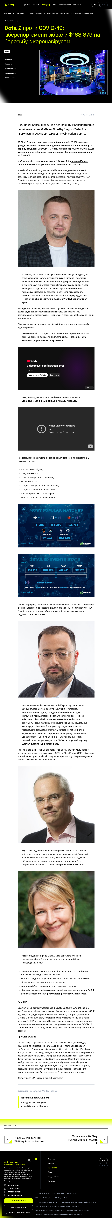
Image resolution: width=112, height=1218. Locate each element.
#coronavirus (10, 78)
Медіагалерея (65, 4)
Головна (7, 13)
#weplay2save (10, 69)
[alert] (18, 1187)
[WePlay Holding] (9, 4)
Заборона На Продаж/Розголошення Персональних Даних (56, 1214)
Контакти (77, 4)
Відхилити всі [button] (18, 1207)
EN (103, 5)
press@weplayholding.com (50, 1078)
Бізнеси (36, 4)
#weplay (8, 59)
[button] (18, 1213)
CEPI (68, 1008)
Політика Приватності (47, 1202)
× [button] (30, 1162)
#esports (8, 64)
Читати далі (8, 1181)
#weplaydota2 (10, 73)
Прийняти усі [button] (19, 1201)
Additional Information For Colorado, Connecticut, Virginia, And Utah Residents (56, 1210)
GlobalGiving (24, 1042)
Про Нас (26, 4)
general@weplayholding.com (34, 1106)
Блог (55, 4)
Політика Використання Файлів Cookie (79, 1202)
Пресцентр (45, 4)
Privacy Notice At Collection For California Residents (56, 1206)
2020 (7, 51)
